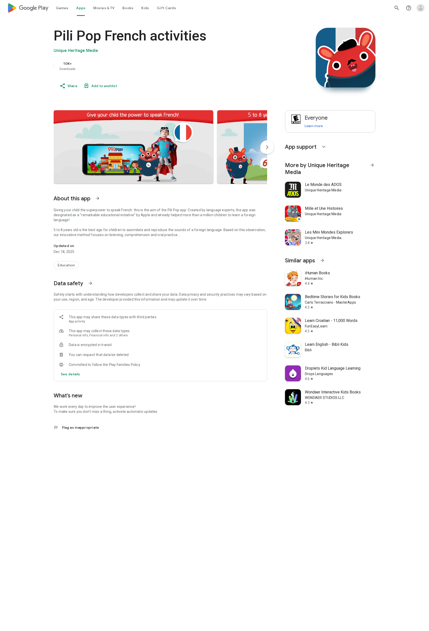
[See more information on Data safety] (90, 283)
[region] (153, 66)
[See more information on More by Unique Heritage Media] (372, 165)
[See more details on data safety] (70, 374)
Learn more (314, 126)
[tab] (62, 8)
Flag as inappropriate (76, 427)
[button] (133, 147)
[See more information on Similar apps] (322, 260)
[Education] (66, 265)
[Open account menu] (421, 8)
